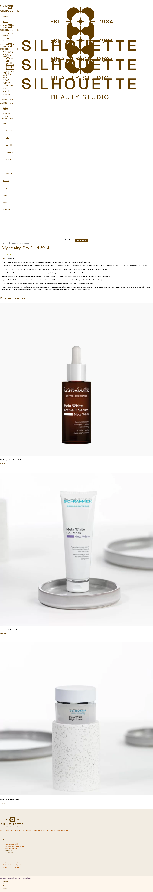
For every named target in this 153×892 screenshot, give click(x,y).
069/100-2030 (9, 850)
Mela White (11, 243)
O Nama (5, 884)
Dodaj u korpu (81, 240)
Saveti (5, 886)
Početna (4, 243)
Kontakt (5, 888)
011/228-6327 (9, 853)
